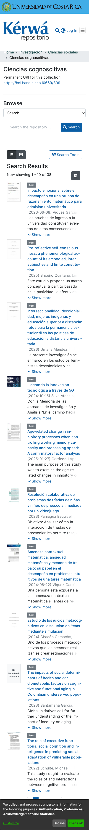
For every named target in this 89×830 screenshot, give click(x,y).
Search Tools (67, 154)
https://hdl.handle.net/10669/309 (31, 82)
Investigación (31, 52)
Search (73, 127)
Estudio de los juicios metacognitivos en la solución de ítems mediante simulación (54, 626)
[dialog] (44, 815)
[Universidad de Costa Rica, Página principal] (42, 6)
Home (9, 52)
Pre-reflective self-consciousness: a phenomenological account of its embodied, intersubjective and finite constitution (53, 259)
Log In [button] (72, 30)
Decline (59, 823)
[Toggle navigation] (82, 30)
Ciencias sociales (63, 52)
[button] (39, 235)
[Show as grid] (21, 154)
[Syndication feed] (75, 175)
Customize (11, 823)
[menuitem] (63, 30)
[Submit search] (57, 30)
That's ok (76, 823)
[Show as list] (11, 154)
